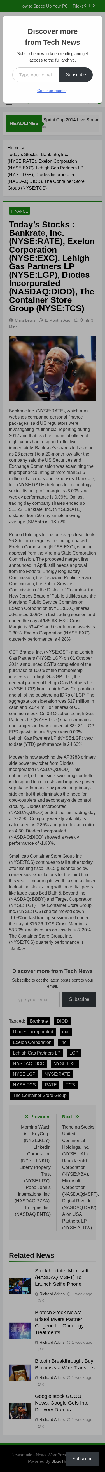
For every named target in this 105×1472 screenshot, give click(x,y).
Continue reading (52, 90)
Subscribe (76, 74)
